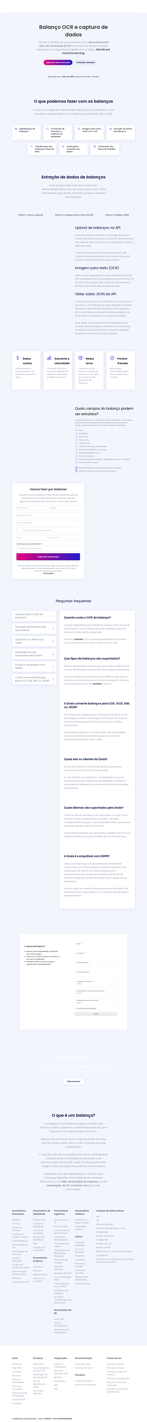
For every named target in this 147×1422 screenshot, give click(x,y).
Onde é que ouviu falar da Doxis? (28, 544)
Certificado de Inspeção (61, 1292)
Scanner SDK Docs (84, 1368)
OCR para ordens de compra (117, 1373)
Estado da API (19, 1399)
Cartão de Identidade (38, 1225)
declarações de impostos (83, 1181)
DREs (64, 1181)
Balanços (16, 1278)
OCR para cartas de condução (116, 1383)
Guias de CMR (60, 1226)
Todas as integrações (60, 1365)
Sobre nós (17, 1364)
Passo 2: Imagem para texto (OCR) (74, 214)
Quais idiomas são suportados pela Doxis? (28, 654)
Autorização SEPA (20, 1282)
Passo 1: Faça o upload (30, 214)
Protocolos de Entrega (61, 1261)
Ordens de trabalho (80, 1271)
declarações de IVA (58, 1185)
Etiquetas (79, 1255)
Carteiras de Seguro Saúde (82, 1221)
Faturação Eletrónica (38, 1392)
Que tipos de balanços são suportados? (30, 628)
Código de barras (105, 1236)
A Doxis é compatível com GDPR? (30, 666)
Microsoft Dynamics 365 (61, 1372)
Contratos (38, 1266)
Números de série (104, 1224)
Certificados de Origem (61, 1245)
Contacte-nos (79, 1185)
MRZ (35, 1243)
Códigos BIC (102, 1255)
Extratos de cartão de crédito (20, 1266)
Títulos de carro (82, 1283)
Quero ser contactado (48, 556)
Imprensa (16, 1403)
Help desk (17, 1368)
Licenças (37, 1270)
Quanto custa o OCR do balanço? (29, 616)
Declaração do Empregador (61, 1331)
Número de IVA (103, 1247)
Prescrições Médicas (80, 1228)
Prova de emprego (79, 1250)
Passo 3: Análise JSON (117, 214)
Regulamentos (40, 1274)
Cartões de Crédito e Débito (20, 1235)
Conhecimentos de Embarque (61, 1231)
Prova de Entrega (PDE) (62, 1278)
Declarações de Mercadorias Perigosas (62, 1253)
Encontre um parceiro (85, 1384)
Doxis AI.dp (38, 1364)
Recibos (16, 1219)
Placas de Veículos (80, 1265)
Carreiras (16, 1371)
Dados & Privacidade (18, 1381)
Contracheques (19, 1240)
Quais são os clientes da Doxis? (29, 641)
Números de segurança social (110, 1228)
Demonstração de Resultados (19, 1273)
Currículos (59, 1319)
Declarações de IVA (20, 1246)
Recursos (16, 1375)
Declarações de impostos (20, 1252)
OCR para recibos (115, 1364)
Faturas (16, 1223)
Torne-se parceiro (84, 1380)
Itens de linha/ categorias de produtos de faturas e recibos (115, 1260)
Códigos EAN (102, 1232)
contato (78, 639)
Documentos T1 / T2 (62, 1221)
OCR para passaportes (118, 1378)
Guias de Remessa (58, 1268)
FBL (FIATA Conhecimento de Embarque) (62, 1300)
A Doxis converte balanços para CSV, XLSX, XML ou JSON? (32, 679)
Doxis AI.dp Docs (83, 1364)
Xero (56, 1389)
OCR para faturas (115, 1368)
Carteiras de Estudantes (39, 1249)
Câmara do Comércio (39, 1280)
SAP (56, 1385)
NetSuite (58, 1377)
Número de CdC (104, 1243)
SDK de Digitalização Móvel (39, 1384)
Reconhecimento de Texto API (41, 1369)
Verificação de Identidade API (40, 1376)
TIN (97, 1220)
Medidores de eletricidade (81, 1278)
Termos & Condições (17, 1387)
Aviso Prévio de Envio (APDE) (61, 1285)
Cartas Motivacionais (60, 1324)
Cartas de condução (38, 1231)
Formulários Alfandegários (61, 1238)
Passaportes (39, 1219)
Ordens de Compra (17, 1229)
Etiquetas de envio (63, 1273)
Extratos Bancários (17, 1259)
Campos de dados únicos (110, 1210)
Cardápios (80, 1259)
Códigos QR (102, 1239)
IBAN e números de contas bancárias (114, 1251)
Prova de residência (80, 1244)
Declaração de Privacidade (19, 1394)
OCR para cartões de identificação (117, 1390)
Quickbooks (59, 1381)
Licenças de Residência (39, 1238)
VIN (97, 1216)
